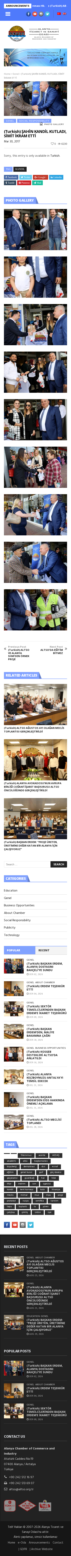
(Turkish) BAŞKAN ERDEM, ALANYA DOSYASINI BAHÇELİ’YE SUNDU (45, 967)
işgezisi (47, 1184)
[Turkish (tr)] (59, 14)
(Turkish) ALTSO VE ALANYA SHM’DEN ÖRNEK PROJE (18, 653)
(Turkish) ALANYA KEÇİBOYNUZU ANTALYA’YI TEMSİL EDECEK (45, 1077)
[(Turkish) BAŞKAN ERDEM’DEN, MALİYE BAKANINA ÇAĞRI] (14, 1031)
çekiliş (25, 1212)
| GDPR (23, 1549)
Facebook (12, 177)
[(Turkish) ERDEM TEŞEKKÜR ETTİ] (14, 988)
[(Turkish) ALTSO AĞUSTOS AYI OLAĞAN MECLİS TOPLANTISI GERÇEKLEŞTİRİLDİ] (35, 704)
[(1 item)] (7, 1153)
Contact (58, 1542)
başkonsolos (41, 1161)
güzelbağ (29, 1178)
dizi (43, 1167)
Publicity (9, 927)
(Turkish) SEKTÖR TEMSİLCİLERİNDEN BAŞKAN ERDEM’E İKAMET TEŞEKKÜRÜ (47, 1009)
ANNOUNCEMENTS (17, 6)
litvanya (56, 1190)
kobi (42, 1190)
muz (37, 1195)
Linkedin (57, 177)
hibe (53, 1178)
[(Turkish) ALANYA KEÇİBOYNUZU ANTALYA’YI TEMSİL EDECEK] (14, 1076)
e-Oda (22, 1542)
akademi (11, 1161)
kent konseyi (26, 1190)
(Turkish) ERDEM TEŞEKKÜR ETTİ (46, 987)
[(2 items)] (14, 1153)
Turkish (55, 155)
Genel (15, 74)
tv (35, 1207)
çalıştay (11, 1212)
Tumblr (11, 182)
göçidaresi (12, 1178)
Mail (39, 182)
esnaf (55, 1167)
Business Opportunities (19, 905)
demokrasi (29, 1167)
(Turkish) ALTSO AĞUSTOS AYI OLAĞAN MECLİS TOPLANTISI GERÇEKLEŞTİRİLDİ (34, 729)
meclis (10, 1195)
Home (7, 74)
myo (48, 1195)
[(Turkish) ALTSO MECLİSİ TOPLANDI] (14, 1122)
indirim (21, 1184)
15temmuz (26, 1155)
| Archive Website (41, 1549)
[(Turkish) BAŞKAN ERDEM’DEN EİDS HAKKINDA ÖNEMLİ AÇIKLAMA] (14, 1099)
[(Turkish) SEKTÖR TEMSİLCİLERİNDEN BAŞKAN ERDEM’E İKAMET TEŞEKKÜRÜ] (14, 1008)
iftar (9, 1184)
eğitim (10, 1172)
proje (60, 1195)
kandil (20, 169)
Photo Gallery (54, 124)
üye (49, 1212)
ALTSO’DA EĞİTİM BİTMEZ (51, 650)
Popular (13, 950)
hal (43, 1178)
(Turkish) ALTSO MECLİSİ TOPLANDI (44, 1121)
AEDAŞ (55, 1155)
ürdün (38, 1212)
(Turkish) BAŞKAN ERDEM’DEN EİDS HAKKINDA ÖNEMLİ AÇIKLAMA (45, 1100)
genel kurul (26, 1172)
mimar (24, 1195)
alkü (25, 1161)
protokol (11, 1201)
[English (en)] (64, 14)
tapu (9, 1207)
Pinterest (25, 182)
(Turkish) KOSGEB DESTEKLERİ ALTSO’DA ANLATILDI (42, 1055)
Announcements (39, 1542)
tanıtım (54, 1201)
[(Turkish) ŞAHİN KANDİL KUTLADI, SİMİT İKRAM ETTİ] (35, 229)
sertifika (40, 1201)
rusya (26, 1201)
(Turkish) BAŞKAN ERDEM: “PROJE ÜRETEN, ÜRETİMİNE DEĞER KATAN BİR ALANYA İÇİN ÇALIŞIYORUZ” (31, 845)
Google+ (42, 177)
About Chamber (14, 913)
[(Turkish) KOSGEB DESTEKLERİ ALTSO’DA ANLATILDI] (14, 1054)
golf (41, 1172)
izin (34, 1184)
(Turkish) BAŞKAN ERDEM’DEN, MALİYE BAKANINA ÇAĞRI (40, 1032)
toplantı (23, 1207)
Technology (12, 935)
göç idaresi (55, 1172)
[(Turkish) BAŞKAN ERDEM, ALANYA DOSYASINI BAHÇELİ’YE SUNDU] (14, 966)
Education (10, 890)
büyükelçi (12, 1167)
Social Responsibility (34, 121)
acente (41, 1155)
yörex (46, 1207)
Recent (44, 950)
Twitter (27, 177)
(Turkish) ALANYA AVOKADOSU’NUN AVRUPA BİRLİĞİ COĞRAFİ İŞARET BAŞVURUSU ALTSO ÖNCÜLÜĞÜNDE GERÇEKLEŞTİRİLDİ (32, 786)
